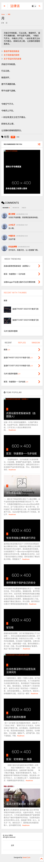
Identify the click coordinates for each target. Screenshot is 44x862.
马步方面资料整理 (10, 331)
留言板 (10, 627)
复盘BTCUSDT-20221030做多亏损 (25, 320)
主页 (12, 845)
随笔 (9, 14)
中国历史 (11, 236)
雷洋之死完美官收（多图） (21, 804)
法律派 (15, 6)
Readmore (12, 430)
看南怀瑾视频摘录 (11, 51)
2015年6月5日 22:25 (22, 236)
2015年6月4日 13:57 (22, 225)
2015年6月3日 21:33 (22, 214)
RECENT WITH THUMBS (15, 293)
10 (7, 799)
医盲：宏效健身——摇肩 (19, 759)
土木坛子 (11, 225)
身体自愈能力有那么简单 (16, 188)
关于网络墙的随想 (11, 55)
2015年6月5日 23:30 (23, 246)
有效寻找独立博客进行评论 (21, 538)
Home (3, 14)
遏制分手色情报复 (13, 166)
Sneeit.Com (26, 857)
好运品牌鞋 (12, 247)
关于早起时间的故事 (12, 59)
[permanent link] (6, 23)
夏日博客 (11, 214)
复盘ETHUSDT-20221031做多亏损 (25, 309)
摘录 (5, 300)
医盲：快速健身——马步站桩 (21, 453)
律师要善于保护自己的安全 (21, 582)
